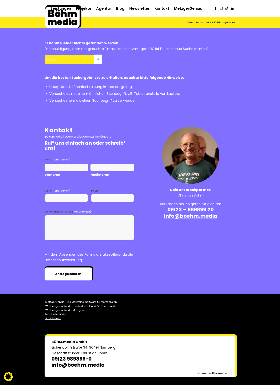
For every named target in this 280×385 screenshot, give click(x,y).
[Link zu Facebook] (215, 8)
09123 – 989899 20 (190, 209)
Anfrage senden (68, 274)
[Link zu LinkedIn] (232, 8)
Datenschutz (221, 373)
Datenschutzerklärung (63, 260)
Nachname (99, 174)
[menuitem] (61, 8)
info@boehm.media (190, 215)
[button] (8, 376)
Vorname (52, 174)
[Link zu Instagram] (221, 8)
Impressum (205, 373)
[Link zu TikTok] (227, 8)
